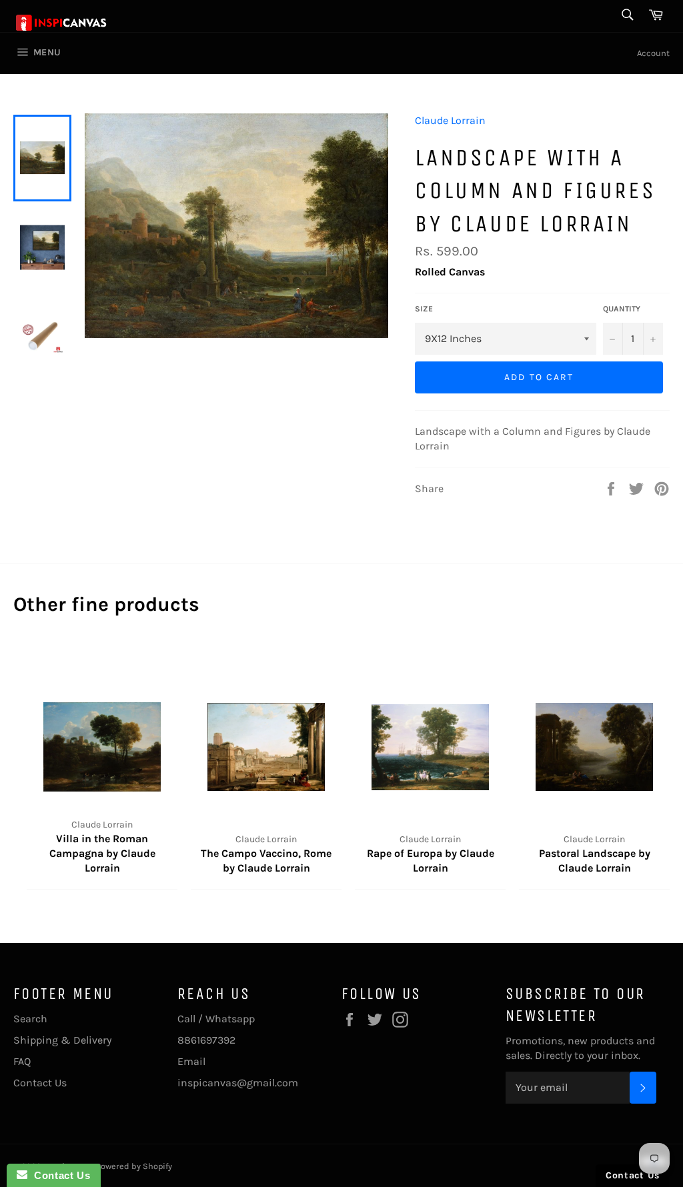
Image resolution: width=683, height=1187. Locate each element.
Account (653, 53)
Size (424, 308)
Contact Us (40, 1082)
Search (30, 1018)
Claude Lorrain (450, 120)
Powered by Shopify (134, 1166)
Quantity (621, 308)
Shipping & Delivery (62, 1040)
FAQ (22, 1061)
